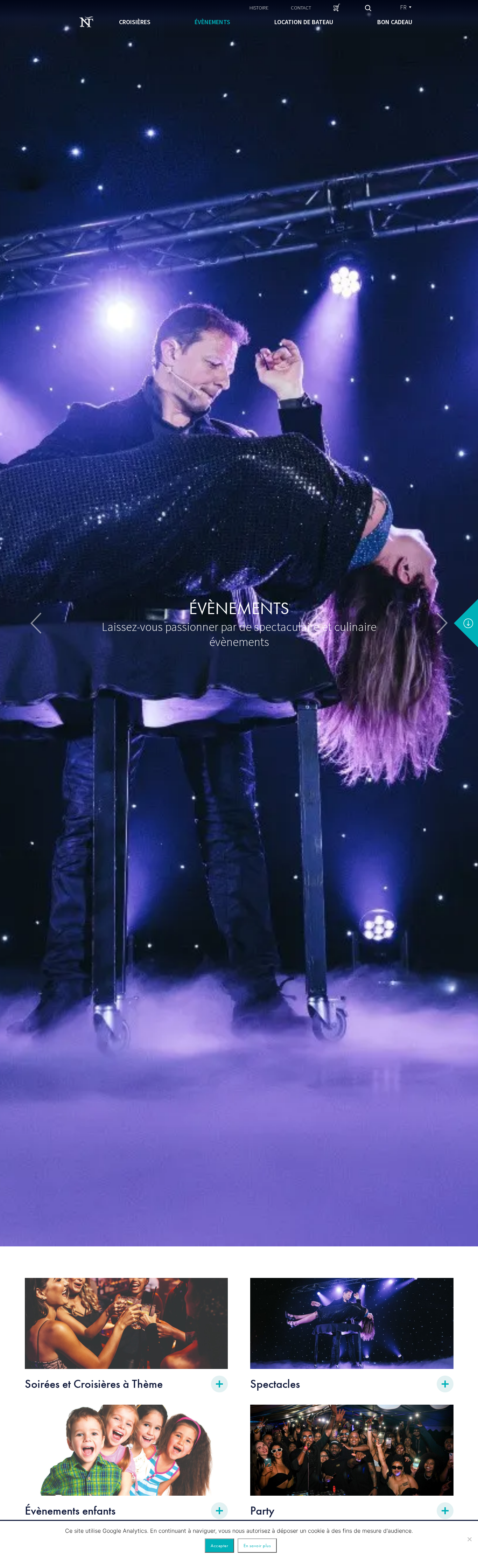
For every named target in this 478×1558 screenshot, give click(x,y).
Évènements (212, 22)
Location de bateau (303, 22)
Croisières (134, 22)
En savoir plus (257, 1546)
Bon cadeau (394, 22)
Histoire (258, 7)
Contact (301, 7)
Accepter (219, 1546)
